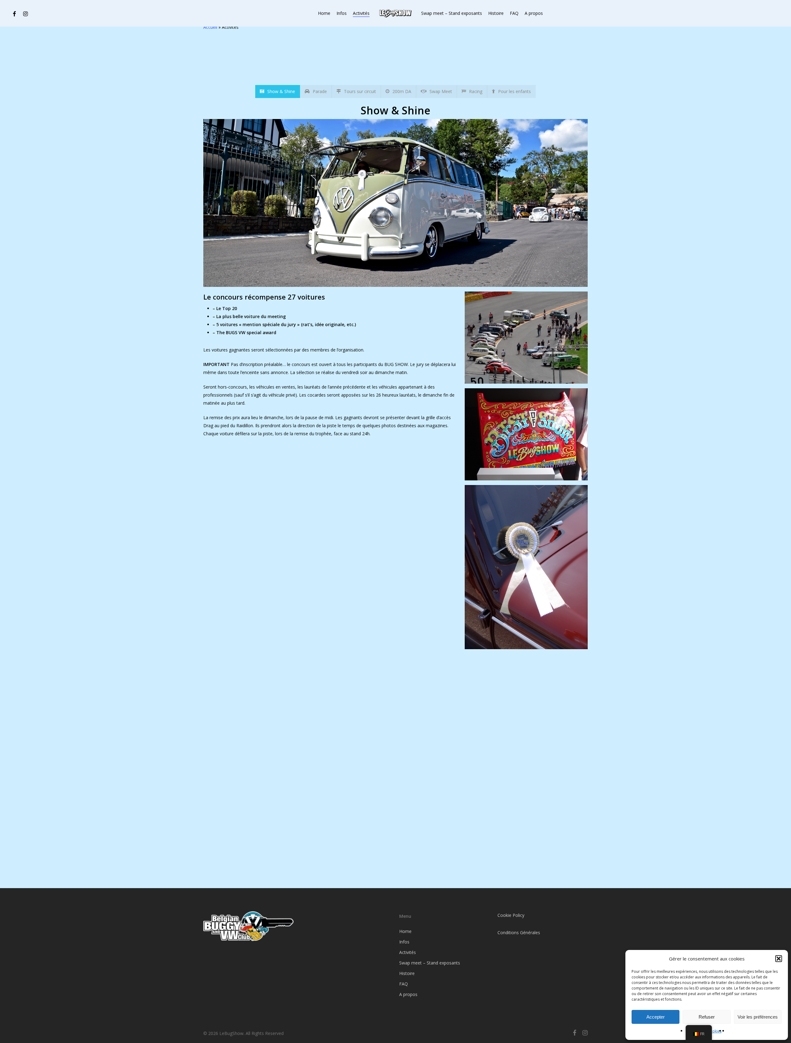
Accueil (210, 27)
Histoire (407, 973)
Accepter (655, 1017)
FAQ (403, 984)
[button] (779, 959)
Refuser (707, 1017)
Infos (404, 942)
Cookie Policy (510, 915)
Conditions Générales (518, 932)
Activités (407, 952)
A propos (408, 994)
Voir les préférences (758, 1017)
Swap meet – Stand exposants (429, 963)
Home (405, 931)
